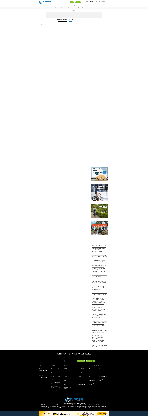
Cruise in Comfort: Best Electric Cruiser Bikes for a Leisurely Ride (81, 378)
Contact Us (41, 375)
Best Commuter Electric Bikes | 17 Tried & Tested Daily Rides (99, 293)
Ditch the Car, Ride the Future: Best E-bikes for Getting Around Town (81, 383)
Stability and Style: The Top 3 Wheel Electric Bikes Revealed (69, 387)
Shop (87, 1)
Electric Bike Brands (81, 5)
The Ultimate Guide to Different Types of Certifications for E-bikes (55, 391)
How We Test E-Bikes (43, 370)
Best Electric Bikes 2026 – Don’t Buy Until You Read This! (99, 331)
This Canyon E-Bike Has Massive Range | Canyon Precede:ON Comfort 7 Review (99, 309)
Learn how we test (97, 7)
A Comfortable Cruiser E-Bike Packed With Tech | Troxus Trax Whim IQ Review (99, 316)
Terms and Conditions (43, 377)
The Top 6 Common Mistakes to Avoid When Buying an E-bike (93, 379)
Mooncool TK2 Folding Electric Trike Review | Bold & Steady (99, 346)
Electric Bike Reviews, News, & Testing (45, 2)
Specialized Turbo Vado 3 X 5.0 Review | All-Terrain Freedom (99, 281)
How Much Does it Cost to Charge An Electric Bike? (103, 379)
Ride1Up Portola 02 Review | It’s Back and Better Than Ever (99, 255)
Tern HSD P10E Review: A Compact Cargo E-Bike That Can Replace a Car (99, 288)
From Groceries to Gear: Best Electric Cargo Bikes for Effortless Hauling (81, 374)
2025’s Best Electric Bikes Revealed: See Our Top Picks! (68, 369)
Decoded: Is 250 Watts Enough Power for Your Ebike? (103, 369)
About (91, 1)
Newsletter (103, 1)
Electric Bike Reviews (67, 5)
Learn (105, 5)
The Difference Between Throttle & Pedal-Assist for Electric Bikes (56, 383)
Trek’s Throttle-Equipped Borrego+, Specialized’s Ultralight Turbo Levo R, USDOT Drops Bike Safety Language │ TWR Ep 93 (98, 338)
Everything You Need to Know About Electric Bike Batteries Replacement (56, 374)
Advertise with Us (42, 373)
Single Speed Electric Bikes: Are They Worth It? (93, 375)
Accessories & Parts (95, 5)
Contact (96, 1)
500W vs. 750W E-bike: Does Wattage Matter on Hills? (93, 383)
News (57, 5)
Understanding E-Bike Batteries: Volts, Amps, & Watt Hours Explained (56, 369)
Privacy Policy (41, 379)
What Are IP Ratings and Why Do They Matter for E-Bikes (55, 387)
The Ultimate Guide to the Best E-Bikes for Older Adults (68, 383)
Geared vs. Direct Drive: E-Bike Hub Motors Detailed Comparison (103, 375)
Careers (40, 372)
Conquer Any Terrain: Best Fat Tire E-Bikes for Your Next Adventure (68, 374)
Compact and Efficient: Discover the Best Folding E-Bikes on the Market (81, 369)
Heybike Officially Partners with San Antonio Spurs (99, 275)
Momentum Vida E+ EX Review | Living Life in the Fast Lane (99, 261)
